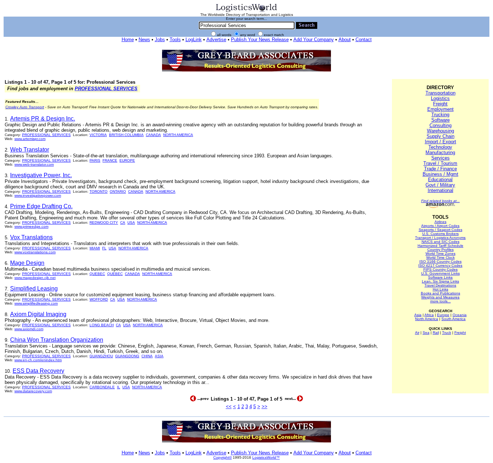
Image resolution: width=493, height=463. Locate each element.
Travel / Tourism (440, 163)
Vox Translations (31, 237)
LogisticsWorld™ (266, 457)
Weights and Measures (440, 297)
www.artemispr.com (29, 139)
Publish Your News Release (260, 39)
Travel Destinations (440, 285)
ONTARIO (118, 191)
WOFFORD (99, 299)
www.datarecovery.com (33, 391)
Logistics (440, 98)
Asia (418, 315)
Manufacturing (440, 152)
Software (440, 120)
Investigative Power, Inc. (41, 175)
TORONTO (99, 191)
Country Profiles (440, 250)
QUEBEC (97, 274)
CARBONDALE (102, 387)
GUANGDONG (127, 356)
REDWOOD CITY (104, 222)
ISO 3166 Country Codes (440, 261)
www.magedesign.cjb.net (35, 278)
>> (264, 406)
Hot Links (440, 289)
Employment (440, 109)
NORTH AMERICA (178, 135)
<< (229, 406)
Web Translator (29, 150)
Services (440, 158)
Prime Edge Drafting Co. (41, 206)
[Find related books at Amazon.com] (440, 207)
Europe (443, 315)
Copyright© (222, 457)
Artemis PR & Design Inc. (42, 118)
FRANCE (109, 160)
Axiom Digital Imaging (38, 314)
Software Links (440, 277)
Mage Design (27, 263)
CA (122, 222)
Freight (440, 103)
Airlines (440, 222)
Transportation (440, 93)
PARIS (95, 160)
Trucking (440, 114)
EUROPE (127, 160)
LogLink (194, 39)
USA (131, 222)
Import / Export (440, 141)
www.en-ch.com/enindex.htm (38, 360)
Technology (440, 147)
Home (128, 39)
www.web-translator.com (34, 164)
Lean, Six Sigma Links (440, 281)
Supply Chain (440, 136)
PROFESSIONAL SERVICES (106, 88)
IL (118, 387)
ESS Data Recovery (38, 371)
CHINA (147, 356)
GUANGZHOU (101, 356)
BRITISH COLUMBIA (126, 135)
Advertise (216, 39)
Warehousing (440, 131)
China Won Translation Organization (56, 340)
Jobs (160, 39)
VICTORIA (98, 135)
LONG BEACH (102, 325)
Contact (363, 39)
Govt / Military (440, 185)
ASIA (159, 356)
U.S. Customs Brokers (440, 234)
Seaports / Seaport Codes (440, 230)
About (345, 39)
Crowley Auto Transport (24, 107)
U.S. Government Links (440, 273)
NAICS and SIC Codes (440, 242)
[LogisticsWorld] (246, 11)
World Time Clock (440, 257)
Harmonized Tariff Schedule (440, 246)
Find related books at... (440, 201)
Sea (426, 333)
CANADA (153, 135)
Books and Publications (440, 293)
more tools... (440, 301)
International (440, 190)
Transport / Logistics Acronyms (440, 238)
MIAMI (95, 248)
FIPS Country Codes (440, 269)
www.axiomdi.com (28, 329)
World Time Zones (440, 253)
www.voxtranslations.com (35, 252)
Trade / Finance (440, 168)
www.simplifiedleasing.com (36, 303)
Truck (446, 333)
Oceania (460, 315)
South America (453, 319)
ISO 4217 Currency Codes (440, 265)
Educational (440, 179)
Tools (175, 39)
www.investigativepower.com (37, 195)
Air (417, 333)
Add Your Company (313, 39)
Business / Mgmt (440, 174)
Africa (429, 315)
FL (104, 248)
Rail (436, 333)
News (144, 39)
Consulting (440, 125)
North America (426, 319)
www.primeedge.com (31, 226)
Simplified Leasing (34, 288)
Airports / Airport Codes (440, 226)
